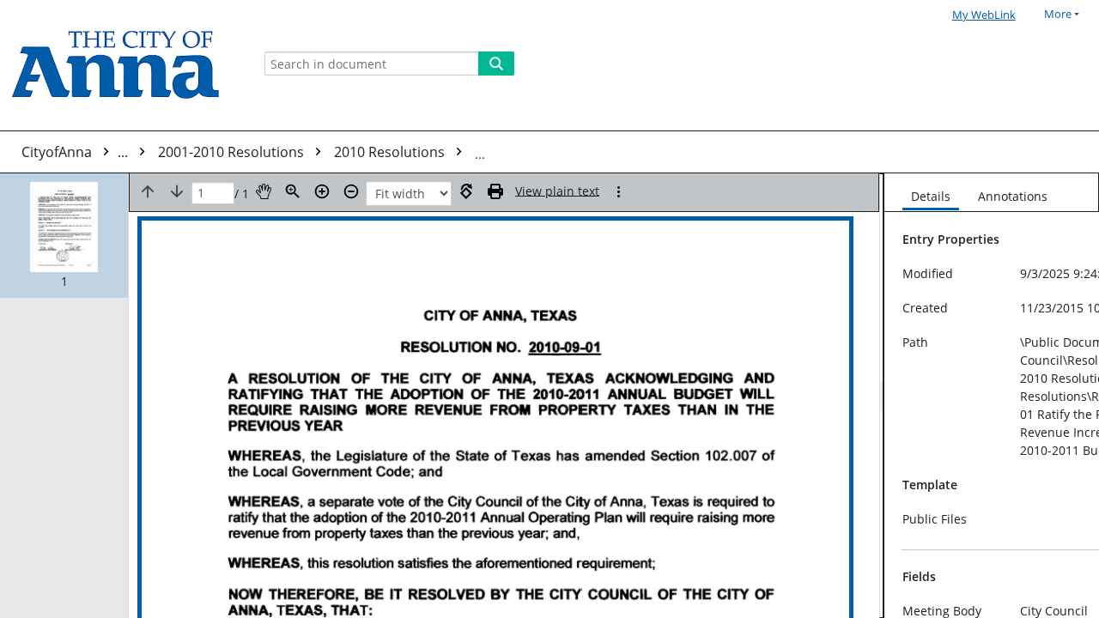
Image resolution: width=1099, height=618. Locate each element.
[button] (64, 235)
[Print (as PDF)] (495, 191)
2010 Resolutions (391, 151)
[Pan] (263, 191)
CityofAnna (76, 151)
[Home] (122, 65)
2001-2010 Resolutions (232, 151)
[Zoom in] (322, 191)
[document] (991, 395)
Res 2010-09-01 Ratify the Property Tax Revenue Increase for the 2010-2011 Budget (743, 151)
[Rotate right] (466, 191)
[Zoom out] (351, 191)
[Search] (496, 64)
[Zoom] (292, 191)
